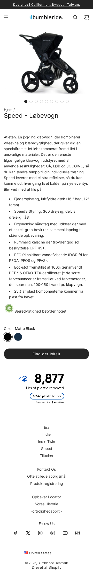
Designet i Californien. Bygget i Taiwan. (46, 4)
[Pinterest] (52, 533)
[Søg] (75, 17)
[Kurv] (86, 17)
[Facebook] (15, 533)
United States (39, 553)
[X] (28, 533)
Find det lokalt (46, 354)
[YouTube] (65, 533)
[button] (25, 101)
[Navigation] (5, 17)
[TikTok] (77, 533)
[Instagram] (40, 533)
